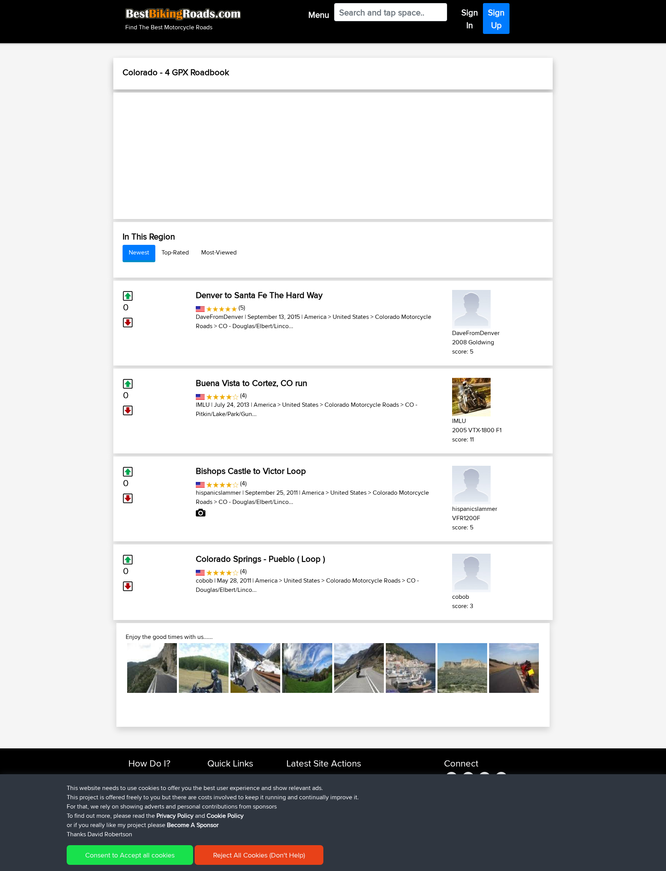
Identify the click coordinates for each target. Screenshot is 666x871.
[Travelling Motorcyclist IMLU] (471, 395)
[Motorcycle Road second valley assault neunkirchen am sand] (307, 668)
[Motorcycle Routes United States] (200, 307)
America (315, 316)
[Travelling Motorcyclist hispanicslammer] (471, 483)
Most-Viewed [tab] (219, 252)
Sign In (469, 18)
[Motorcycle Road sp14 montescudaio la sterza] (514, 668)
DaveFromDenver (219, 316)
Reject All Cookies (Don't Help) (259, 855)
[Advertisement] (333, 156)
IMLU (203, 404)
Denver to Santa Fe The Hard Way (259, 295)
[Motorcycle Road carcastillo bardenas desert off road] (462, 668)
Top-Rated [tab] (175, 252)
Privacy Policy (174, 815)
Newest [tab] (139, 252)
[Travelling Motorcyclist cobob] (471, 571)
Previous (115, 668)
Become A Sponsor (193, 824)
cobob (204, 580)
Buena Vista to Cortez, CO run (251, 383)
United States (351, 316)
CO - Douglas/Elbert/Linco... (256, 326)
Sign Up (496, 18)
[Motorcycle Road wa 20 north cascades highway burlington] (255, 668)
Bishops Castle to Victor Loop (251, 471)
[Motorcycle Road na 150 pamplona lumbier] (204, 668)
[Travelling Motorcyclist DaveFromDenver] (471, 307)
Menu (318, 14)
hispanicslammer (218, 492)
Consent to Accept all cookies (130, 855)
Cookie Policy (225, 815)
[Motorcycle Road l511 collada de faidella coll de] (152, 668)
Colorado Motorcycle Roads (362, 404)
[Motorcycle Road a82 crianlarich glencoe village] (359, 668)
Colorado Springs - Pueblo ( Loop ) (260, 559)
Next (550, 668)
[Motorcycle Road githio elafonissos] (411, 668)
